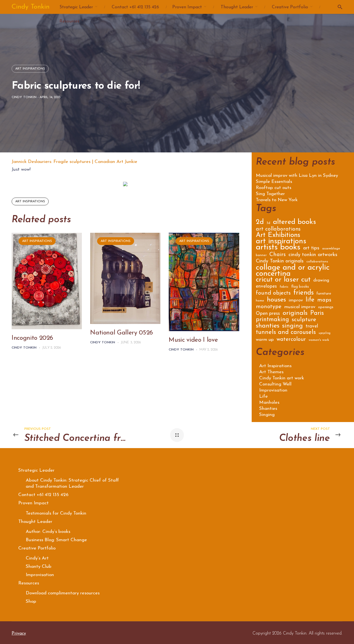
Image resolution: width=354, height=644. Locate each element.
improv (296, 300)
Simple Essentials (274, 182)
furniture (323, 294)
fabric (284, 286)
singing (292, 326)
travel (312, 326)
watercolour (291, 340)
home (260, 300)
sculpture (304, 320)
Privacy (19, 633)
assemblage (331, 248)
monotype (269, 307)
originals (295, 313)
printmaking (272, 320)
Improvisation (273, 390)
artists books (278, 248)
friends (303, 293)
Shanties (268, 408)
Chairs (277, 255)
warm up (265, 340)
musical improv (299, 307)
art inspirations (30, 201)
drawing (321, 280)
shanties (267, 326)
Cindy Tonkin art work (281, 378)
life (310, 300)
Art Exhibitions (278, 236)
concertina (273, 275)
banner (261, 255)
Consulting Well (275, 384)
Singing (267, 414)
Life (263, 396)
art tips (311, 248)
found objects (273, 293)
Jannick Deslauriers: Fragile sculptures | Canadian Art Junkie (74, 161)
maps (324, 300)
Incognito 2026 (32, 338)
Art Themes (271, 372)
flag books (300, 286)
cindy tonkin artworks (312, 255)
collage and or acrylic (293, 269)
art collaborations (278, 229)
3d (268, 223)
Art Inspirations (30, 68)
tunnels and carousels (286, 333)
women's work (319, 340)
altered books (294, 223)
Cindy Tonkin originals (280, 261)
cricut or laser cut (283, 280)
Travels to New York (277, 200)
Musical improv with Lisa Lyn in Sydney (297, 176)
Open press (268, 314)
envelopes (266, 287)
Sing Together (270, 194)
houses (276, 300)
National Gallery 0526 (121, 333)
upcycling (324, 333)
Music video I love (193, 340)
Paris (317, 313)
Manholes (269, 402)
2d (260, 223)
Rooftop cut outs (273, 188)
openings (325, 307)
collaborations (317, 261)
